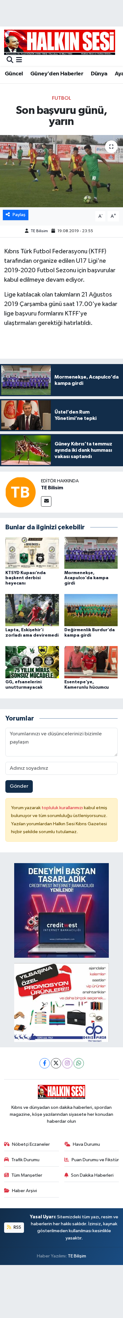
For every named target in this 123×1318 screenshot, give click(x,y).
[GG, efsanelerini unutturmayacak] (32, 662)
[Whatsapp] (78, 1063)
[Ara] (10, 60)
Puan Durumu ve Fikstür (95, 1159)
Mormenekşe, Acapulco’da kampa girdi (86, 578)
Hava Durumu (86, 1144)
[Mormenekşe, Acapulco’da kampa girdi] (91, 553)
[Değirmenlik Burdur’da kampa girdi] (91, 610)
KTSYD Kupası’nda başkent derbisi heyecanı (25, 578)
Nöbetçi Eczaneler (31, 1144)
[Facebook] (44, 1063)
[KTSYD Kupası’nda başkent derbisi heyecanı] (32, 553)
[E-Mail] (46, 501)
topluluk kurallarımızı (63, 807)
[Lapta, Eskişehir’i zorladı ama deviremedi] (32, 610)
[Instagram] (67, 1063)
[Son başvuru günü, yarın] (61, 171)
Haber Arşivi (24, 1190)
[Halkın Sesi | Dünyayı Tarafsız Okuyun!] (59, 42)
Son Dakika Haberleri (92, 1175)
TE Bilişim (77, 1256)
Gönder (19, 786)
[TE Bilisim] (20, 492)
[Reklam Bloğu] (61, 910)
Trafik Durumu (25, 1159)
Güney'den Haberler (56, 74)
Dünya (99, 74)
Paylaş (19, 214)
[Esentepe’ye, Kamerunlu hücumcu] (91, 662)
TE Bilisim (39, 231)
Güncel (14, 74)
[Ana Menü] (19, 60)
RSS (17, 1227)
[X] (56, 1063)
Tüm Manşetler (26, 1175)
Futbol (61, 98)
